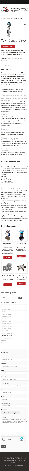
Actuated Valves (6, 309)
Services (3, 343)
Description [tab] (5, 65)
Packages (3, 340)
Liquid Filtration (6, 323)
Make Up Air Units (7, 326)
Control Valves (5, 131)
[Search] (20, 298)
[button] (25, 24)
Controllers (4, 150)
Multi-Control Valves (7, 116)
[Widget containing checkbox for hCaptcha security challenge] (13, 439)
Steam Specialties (7, 335)
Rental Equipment (7, 333)
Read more (7, 257)
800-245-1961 (14, 462)
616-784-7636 (16, 460)
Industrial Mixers (6, 321)
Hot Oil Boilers (6, 319)
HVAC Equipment (6, 338)
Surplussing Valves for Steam (9, 139)
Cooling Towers (6, 314)
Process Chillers (6, 328)
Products (7, 18)
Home (3, 18)
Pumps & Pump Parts (8, 331)
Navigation (8, 1)
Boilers (4, 311)
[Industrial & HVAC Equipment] (14, 11)
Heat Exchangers (6, 316)
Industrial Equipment (13, 58)
